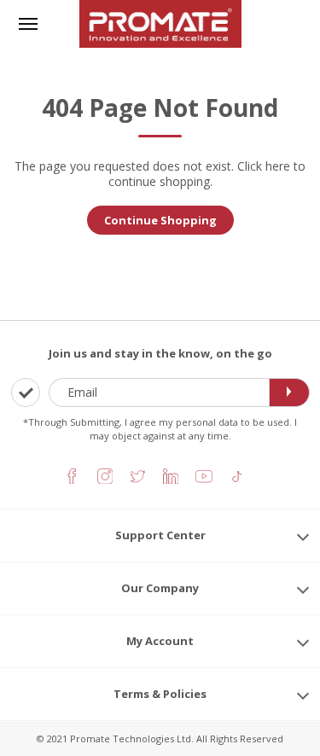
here (277, 166)
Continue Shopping (160, 220)
